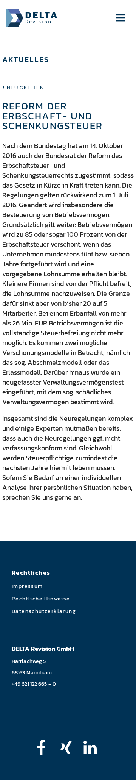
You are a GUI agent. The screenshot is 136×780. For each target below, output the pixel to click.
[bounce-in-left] (45, 747)
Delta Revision (31, 18)
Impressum (27, 586)
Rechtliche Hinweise (41, 599)
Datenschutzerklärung (44, 611)
